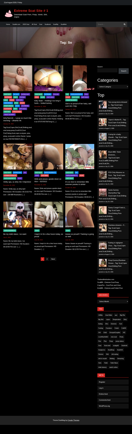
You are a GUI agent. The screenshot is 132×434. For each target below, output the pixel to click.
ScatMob (64, 24)
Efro (106, 324)
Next (53, 259)
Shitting (112, 358)
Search (100, 67)
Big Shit (100, 319)
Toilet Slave (114, 363)
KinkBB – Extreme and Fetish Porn (110, 288)
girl (5, 100)
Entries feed (103, 394)
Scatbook (48, 24)
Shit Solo (23, 109)
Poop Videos (8, 106)
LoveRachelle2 (103, 337)
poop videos (120, 341)
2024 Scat (38, 94)
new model (8, 103)
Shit (107, 354)
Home (8, 24)
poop (22, 103)
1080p (100, 315)
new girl (19, 100)
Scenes (100, 354)
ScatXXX (120, 350)
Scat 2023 (75, 97)
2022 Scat (7, 172)
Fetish (117, 328)
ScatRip (55, 24)
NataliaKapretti (76, 94)
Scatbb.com (16, 24)
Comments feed (104, 400)
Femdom (109, 328)
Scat (40, 24)
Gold (105, 332)
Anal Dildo (108, 315)
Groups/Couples (115, 332)
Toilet (106, 363)
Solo (99, 363)
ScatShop (7, 109)
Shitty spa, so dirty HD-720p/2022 (17, 182)
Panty (121, 337)
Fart (120, 324)
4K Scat (34, 24)
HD (67, 94)
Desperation (117, 319)
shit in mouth (102, 358)
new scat (114, 337)
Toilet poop (17, 111)
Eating (100, 324)
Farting (100, 328)
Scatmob (124, 345)
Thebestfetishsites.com (105, 279)
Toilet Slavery (9, 114)
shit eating (114, 354)
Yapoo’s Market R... (115, 120)
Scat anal (107, 345)
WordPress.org (104, 406)
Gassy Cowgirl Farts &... (117, 207)
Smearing (120, 358)
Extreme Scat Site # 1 (31, 11)
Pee (99, 341)
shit (15, 109)
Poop (111, 341)
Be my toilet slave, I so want (14, 234)
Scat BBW (44, 175)
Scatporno (101, 350)
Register (102, 382)
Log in (101, 388)
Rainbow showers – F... (116, 225)
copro (108, 319)
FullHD (56, 94)
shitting (7, 111)
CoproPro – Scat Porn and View (109, 285)
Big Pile (122, 315)
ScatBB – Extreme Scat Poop (108, 282)
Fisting (22, 97)
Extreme (8, 97)
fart (15, 97)
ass (116, 315)
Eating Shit (25, 94)
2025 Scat (26, 24)
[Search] (124, 24)
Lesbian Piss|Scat (10, 175)
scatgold (116, 345)
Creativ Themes (73, 420)
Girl (99, 332)
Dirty (125, 319)
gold (12, 100)
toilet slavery (102, 367)
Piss (16, 103)
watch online (113, 367)
